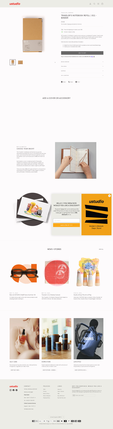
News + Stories (61, 391)
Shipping (69, 24)
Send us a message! (28, 392)
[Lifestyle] (88, 338)
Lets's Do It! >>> (66, 225)
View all (101, 249)
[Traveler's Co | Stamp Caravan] (56, 272)
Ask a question (65, 75)
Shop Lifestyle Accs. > (81, 370)
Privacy (45, 391)
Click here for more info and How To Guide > (72, 42)
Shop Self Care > (15, 370)
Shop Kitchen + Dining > (49, 370)
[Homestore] (56, 338)
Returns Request (46, 395)
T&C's (44, 389)
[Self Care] (24, 338)
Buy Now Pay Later (62, 397)
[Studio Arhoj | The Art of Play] (88, 272)
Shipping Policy (46, 397)
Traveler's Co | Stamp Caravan (51, 295)
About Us (59, 389)
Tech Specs (64, 66)
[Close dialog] (109, 195)
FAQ (58, 393)
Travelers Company (67, 12)
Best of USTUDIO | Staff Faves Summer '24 (23, 295)
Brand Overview (65, 61)
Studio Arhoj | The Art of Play (82, 295)
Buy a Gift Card (61, 395)
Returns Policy (46, 393)
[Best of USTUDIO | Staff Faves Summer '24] (24, 272)
